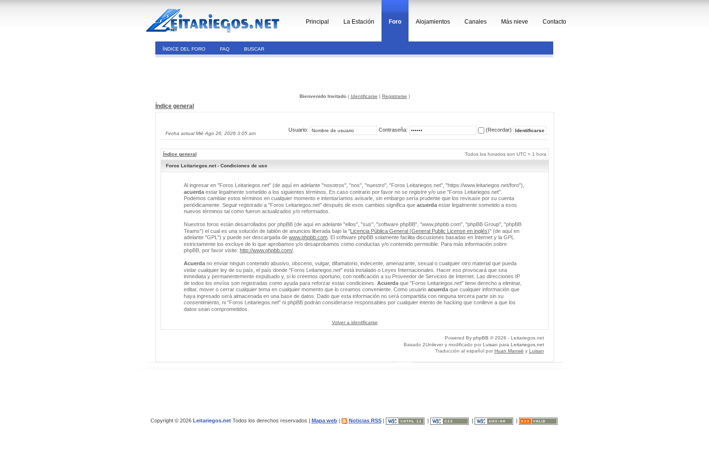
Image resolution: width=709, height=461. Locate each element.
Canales (475, 21)
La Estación (358, 21)
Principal (317, 21)
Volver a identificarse (355, 322)
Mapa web (324, 420)
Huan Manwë (509, 350)
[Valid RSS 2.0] (539, 420)
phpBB (481, 337)
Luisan (490, 344)
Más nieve (514, 21)
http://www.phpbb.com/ (266, 250)
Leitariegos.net (527, 344)
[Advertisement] (221, 74)
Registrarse (394, 96)
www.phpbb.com (308, 237)
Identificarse (364, 96)
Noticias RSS (365, 420)
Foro (395, 21)
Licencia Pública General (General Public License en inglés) (420, 231)
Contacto (554, 21)
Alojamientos (433, 21)
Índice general (174, 106)
